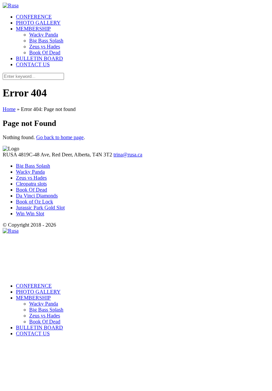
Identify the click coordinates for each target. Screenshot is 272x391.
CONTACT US (33, 64)
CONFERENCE (34, 17)
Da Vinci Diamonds (37, 195)
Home (9, 109)
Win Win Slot (30, 213)
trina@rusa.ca (127, 154)
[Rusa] (11, 5)
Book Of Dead (44, 52)
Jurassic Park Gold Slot (40, 207)
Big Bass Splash (46, 40)
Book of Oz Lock (34, 201)
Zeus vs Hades (44, 46)
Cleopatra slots (31, 184)
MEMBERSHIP (33, 28)
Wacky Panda (43, 34)
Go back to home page (60, 137)
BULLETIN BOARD (39, 58)
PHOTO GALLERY (38, 23)
